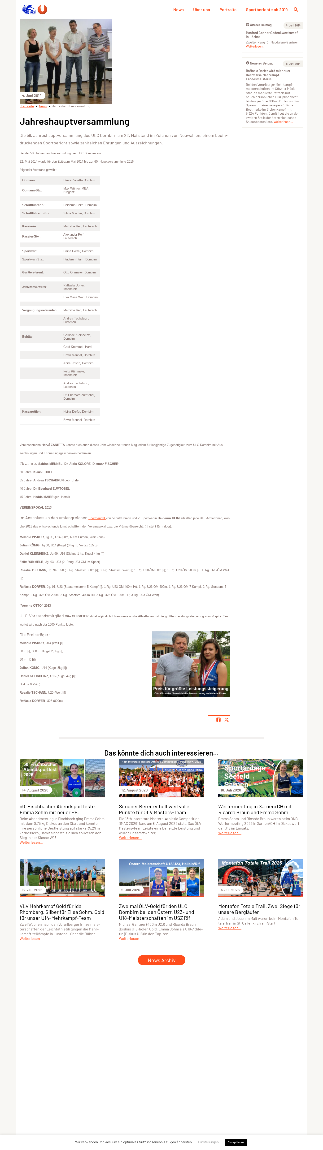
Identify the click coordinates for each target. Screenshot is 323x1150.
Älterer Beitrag (261, 25)
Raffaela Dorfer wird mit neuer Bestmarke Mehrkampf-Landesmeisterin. (268, 75)
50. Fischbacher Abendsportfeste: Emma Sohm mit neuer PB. (58, 809)
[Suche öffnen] (296, 9)
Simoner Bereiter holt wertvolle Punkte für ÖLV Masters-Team (154, 809)
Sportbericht (97, 518)
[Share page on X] (226, 719)
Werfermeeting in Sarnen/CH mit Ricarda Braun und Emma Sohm (255, 809)
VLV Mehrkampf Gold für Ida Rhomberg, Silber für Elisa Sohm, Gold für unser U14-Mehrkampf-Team (62, 912)
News (178, 9)
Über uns (201, 9)
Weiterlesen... (256, 46)
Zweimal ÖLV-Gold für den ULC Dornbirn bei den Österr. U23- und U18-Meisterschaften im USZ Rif (156, 912)
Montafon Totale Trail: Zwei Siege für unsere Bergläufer (259, 909)
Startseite (27, 106)
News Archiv (161, 960)
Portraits (227, 9)
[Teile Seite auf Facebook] (218, 719)
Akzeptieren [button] (235, 1142)
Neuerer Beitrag (262, 63)
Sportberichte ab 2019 (267, 9)
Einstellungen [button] (208, 1142)
